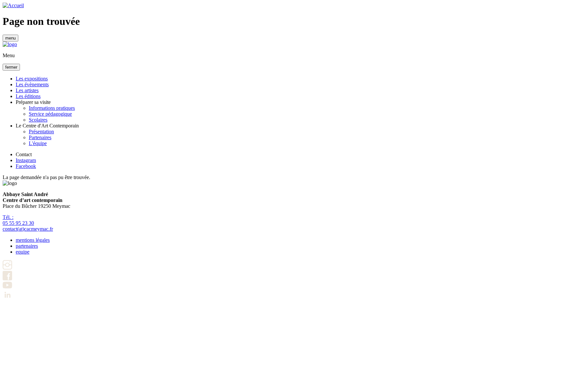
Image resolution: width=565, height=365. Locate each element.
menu (10, 38)
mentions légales (33, 240)
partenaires (27, 246)
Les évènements (32, 84)
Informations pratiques (52, 108)
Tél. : (18, 220)
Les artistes (27, 90)
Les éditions (28, 96)
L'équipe (38, 143)
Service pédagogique (50, 114)
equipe (22, 252)
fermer (11, 67)
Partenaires (40, 137)
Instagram (26, 160)
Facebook (26, 166)
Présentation (41, 131)
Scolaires (38, 120)
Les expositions (32, 78)
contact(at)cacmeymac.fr (28, 229)
